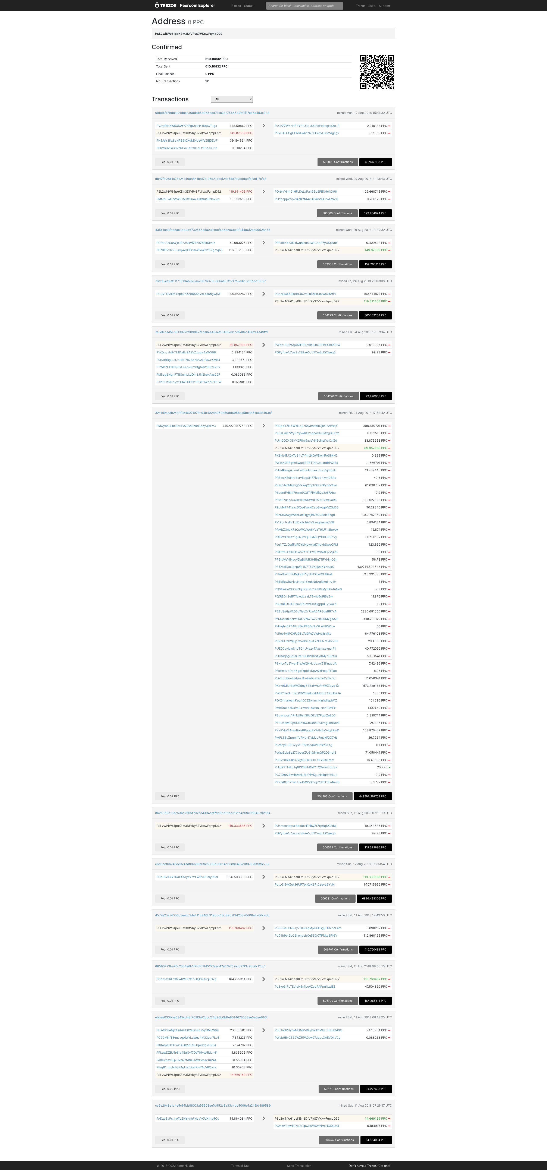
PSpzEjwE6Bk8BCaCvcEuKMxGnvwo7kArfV (305, 294)
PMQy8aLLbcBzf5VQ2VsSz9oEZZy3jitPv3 (186, 426)
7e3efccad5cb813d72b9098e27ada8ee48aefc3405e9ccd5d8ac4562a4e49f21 (211, 332)
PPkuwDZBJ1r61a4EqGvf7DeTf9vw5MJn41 (187, 1052)
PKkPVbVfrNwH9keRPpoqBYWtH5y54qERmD (307, 730)
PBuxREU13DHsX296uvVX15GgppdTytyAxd (306, 604)
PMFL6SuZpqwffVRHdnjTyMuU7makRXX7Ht (306, 737)
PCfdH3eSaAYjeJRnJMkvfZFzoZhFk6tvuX (185, 243)
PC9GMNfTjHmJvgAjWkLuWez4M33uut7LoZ (187, 1037)
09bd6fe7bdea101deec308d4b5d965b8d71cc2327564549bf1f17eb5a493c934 (212, 112)
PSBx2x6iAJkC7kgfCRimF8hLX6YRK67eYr (304, 760)
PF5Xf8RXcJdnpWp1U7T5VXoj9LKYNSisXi (304, 566)
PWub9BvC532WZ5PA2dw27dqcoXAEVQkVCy (307, 1037)
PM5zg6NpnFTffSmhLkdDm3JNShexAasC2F (188, 374)
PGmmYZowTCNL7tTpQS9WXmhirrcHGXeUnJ (307, 1126)
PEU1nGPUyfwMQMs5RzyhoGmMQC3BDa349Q (308, 1030)
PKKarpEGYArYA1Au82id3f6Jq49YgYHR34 (186, 1045)
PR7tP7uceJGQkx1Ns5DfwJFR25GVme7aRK (306, 500)
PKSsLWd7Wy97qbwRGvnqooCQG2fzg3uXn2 (307, 433)
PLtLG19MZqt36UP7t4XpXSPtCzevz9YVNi (305, 884)
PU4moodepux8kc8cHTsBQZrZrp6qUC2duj (305, 825)
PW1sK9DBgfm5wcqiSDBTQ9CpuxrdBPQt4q (306, 462)
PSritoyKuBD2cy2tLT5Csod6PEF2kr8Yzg (303, 745)
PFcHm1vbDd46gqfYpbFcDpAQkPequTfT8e (306, 670)
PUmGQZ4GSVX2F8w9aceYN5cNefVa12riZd (306, 440)
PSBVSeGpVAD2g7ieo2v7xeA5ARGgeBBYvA (305, 611)
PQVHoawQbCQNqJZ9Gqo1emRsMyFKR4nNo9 (308, 589)
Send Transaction (299, 1165)
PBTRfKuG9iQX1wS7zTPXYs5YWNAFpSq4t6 (306, 552)
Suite (371, 5)
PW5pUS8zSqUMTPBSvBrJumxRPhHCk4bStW (307, 345)
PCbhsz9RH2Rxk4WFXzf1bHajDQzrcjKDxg (186, 979)
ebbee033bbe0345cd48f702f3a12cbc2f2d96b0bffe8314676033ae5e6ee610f (211, 1017)
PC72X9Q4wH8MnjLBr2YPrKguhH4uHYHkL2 (306, 774)
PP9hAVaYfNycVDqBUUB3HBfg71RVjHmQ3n (306, 559)
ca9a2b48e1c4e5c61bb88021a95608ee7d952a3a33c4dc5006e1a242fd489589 (213, 1105)
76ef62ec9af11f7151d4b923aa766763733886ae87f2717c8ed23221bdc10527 (210, 281)
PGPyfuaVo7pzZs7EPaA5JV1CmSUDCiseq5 (305, 352)
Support (384, 5)
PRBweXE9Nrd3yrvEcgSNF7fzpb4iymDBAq (305, 477)
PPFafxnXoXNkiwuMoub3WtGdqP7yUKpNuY (306, 243)
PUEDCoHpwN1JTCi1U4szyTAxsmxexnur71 (305, 648)
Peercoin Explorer (197, 5)
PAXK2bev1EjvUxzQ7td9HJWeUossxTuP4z (186, 1060)
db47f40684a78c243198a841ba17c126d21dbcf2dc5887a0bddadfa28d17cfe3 (210, 178)
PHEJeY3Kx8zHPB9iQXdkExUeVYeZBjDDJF (187, 140)
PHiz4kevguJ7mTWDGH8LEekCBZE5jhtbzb (305, 470)
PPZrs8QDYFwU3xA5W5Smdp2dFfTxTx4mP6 (307, 782)
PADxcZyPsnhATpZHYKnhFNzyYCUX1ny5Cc (187, 1118)
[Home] (165, 6)
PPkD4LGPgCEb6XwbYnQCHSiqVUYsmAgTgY (307, 133)
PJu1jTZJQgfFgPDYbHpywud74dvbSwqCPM (306, 544)
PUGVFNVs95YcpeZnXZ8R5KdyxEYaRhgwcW (188, 294)
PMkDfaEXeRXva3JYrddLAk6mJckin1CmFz (305, 708)
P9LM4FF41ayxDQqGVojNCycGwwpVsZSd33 (307, 507)
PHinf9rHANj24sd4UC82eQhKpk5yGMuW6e (187, 1030)
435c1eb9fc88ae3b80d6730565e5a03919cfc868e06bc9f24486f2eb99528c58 (212, 229)
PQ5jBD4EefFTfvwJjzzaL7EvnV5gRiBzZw (304, 596)
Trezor (360, 5)
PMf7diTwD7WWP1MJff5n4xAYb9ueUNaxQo (187, 199)
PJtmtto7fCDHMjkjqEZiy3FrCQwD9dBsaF (304, 574)
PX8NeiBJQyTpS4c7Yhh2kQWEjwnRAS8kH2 (306, 455)
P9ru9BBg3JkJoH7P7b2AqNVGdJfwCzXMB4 (188, 360)
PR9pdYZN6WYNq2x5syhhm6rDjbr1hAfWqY (306, 426)
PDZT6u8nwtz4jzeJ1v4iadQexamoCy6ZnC (305, 678)
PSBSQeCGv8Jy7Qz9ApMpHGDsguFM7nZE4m (308, 928)
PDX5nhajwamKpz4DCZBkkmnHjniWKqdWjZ (306, 700)
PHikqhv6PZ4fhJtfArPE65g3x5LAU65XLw (305, 626)
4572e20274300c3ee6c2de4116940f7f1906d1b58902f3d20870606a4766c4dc (212, 915)
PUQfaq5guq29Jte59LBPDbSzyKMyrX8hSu (306, 656)
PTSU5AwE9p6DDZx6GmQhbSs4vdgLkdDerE (307, 723)
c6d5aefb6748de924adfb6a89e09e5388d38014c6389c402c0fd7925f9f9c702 (212, 864)
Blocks (236, 5)
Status (248, 5)
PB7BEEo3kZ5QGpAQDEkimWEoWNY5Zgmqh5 (189, 250)
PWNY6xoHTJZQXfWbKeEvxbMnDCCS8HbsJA (308, 693)
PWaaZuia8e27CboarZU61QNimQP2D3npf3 (305, 752)
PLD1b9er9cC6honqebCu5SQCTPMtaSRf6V (306, 935)
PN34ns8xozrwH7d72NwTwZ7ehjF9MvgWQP (306, 619)
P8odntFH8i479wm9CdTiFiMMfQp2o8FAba (305, 492)
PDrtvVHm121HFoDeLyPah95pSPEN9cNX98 (306, 191)
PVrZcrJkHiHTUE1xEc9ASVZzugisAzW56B (186, 352)
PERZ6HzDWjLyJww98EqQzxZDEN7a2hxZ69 (306, 641)
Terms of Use (240, 1165)
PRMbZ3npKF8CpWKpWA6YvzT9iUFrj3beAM (306, 529)
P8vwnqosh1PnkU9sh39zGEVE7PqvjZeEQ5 (305, 715)
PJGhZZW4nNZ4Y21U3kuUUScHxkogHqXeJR (307, 125)
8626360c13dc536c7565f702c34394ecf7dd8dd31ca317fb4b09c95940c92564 (213, 813)
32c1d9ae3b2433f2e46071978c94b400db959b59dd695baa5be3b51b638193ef (213, 412)
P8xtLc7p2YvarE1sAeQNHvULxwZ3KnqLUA (306, 663)
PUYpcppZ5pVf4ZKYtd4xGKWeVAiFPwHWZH (306, 199)
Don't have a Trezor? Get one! (369, 1165)
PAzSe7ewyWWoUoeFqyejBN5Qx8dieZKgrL (305, 515)
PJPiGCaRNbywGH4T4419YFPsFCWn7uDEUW (188, 382)
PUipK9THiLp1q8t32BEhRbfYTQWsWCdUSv (306, 767)
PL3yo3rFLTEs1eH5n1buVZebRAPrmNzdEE (305, 986)
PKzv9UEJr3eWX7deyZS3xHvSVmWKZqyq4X (307, 685)
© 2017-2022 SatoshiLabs (175, 1165)
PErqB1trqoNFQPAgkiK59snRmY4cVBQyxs (186, 1067)
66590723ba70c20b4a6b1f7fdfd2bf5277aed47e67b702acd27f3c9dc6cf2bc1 (210, 966)
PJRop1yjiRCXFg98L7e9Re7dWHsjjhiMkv (303, 633)
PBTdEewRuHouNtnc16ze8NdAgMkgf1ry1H (305, 581)
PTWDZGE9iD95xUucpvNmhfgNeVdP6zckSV (188, 367)
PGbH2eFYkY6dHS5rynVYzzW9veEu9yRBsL (187, 877)
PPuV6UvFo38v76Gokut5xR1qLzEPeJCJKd (186, 148)
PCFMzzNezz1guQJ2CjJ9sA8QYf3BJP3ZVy (306, 537)
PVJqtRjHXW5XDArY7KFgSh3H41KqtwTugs (186, 125)
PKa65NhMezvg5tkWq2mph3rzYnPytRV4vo (306, 485)
